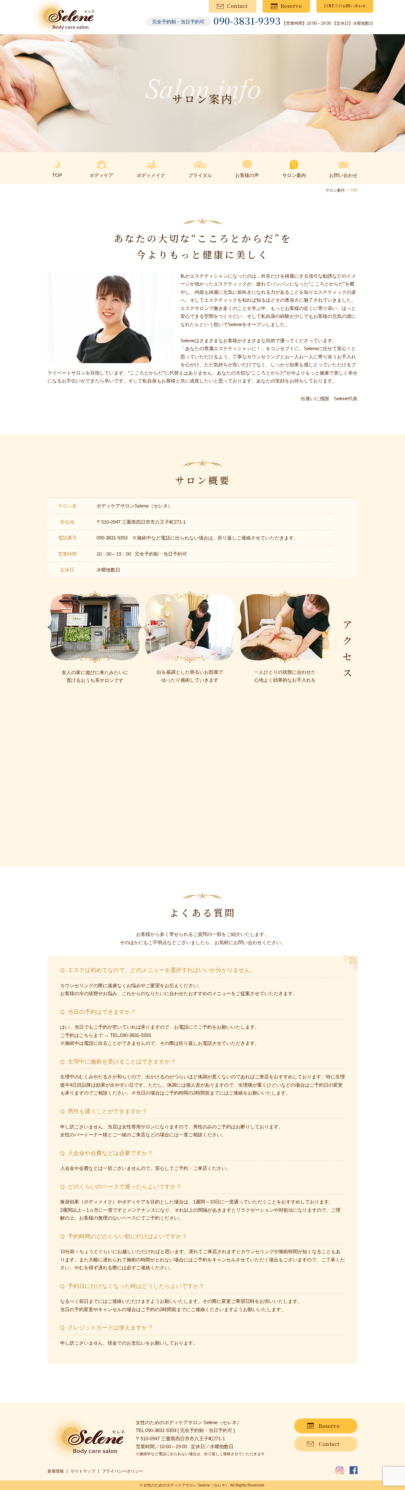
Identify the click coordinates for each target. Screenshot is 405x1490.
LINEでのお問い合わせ (345, 5)
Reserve (291, 5)
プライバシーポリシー (122, 1471)
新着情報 (55, 1471)
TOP (354, 190)
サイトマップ (83, 1471)
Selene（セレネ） (213, 1485)
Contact (237, 5)
